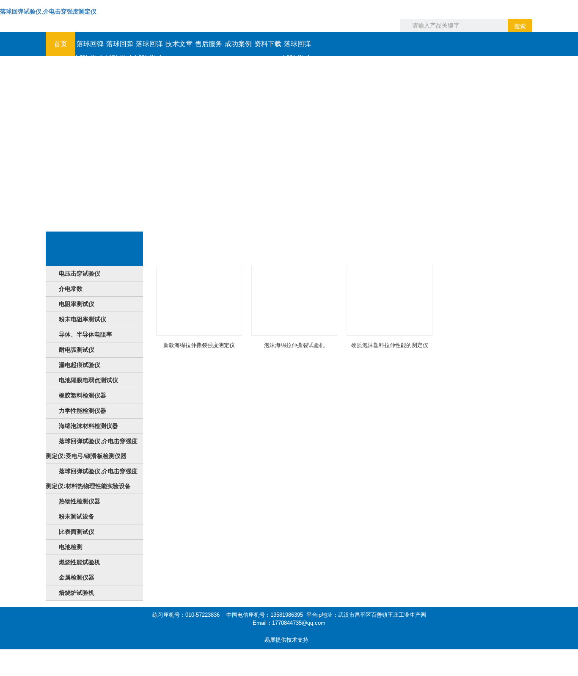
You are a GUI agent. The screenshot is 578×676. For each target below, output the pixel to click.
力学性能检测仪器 (82, 410)
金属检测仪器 (76, 577)
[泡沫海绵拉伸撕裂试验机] (294, 300)
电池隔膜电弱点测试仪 (88, 380)
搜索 (520, 26)
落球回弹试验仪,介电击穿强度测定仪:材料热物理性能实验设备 (92, 478)
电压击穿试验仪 (79, 273)
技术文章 (179, 43)
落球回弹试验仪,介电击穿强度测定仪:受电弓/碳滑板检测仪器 (92, 448)
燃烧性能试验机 (79, 562)
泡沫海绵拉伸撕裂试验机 (294, 345)
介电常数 (71, 288)
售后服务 (208, 43)
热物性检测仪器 (79, 501)
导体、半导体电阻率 (85, 334)
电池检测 (71, 547)
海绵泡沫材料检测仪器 (88, 425)
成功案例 (238, 43)
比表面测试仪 (76, 531)
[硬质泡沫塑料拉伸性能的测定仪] (389, 300)
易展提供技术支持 (286, 640)
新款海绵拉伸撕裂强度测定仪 (199, 345)
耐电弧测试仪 (76, 349)
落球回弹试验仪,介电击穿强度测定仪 (48, 11)
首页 (60, 43)
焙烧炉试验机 (76, 592)
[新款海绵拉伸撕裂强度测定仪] (199, 300)
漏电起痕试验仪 (79, 364)
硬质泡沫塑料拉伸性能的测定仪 (389, 345)
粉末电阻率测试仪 (82, 319)
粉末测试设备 (76, 516)
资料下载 (267, 43)
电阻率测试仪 (76, 304)
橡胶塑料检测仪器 (82, 395)
